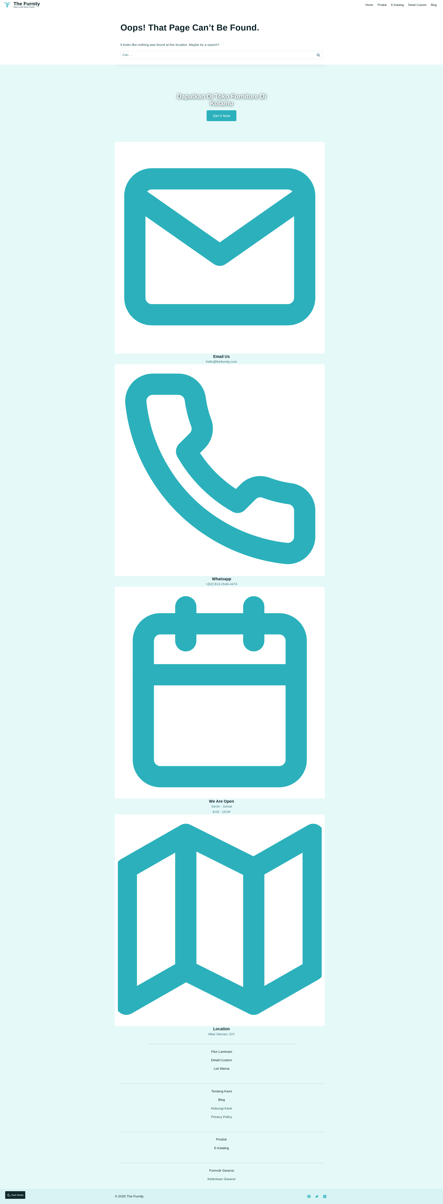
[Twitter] (317, 1196)
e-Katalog (397, 5)
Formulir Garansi (221, 1170)
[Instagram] (325, 1196)
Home (369, 5)
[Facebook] (309, 1196)
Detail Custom (417, 5)
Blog (434, 5)
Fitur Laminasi (221, 1051)
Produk (382, 5)
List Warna (221, 1068)
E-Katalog (221, 1148)
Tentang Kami (221, 1091)
